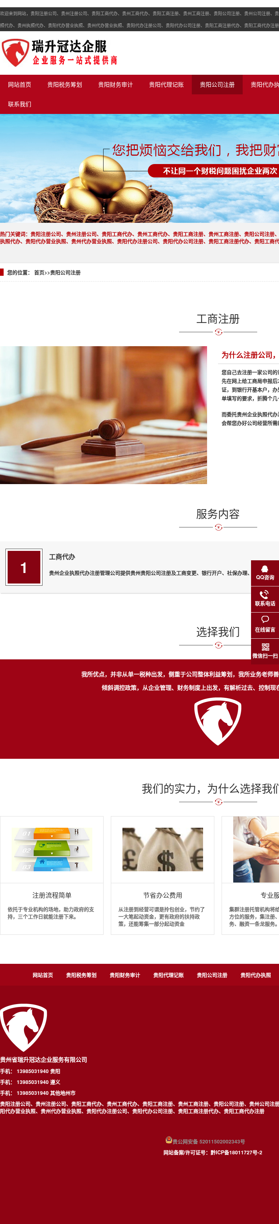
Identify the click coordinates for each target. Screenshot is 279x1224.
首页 (39, 272)
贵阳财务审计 (115, 84)
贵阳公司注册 (217, 84)
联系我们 (19, 104)
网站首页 (19, 84)
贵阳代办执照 (255, 974)
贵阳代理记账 (166, 84)
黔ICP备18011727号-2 (236, 1152)
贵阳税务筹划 (64, 84)
